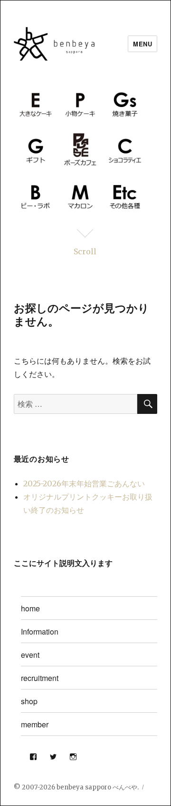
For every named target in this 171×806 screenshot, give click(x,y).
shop (29, 701)
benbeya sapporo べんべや (97, 787)
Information (39, 631)
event (30, 654)
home (30, 608)
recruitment (39, 677)
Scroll (85, 251)
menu (142, 43)
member (34, 724)
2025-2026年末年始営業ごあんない (84, 483)
